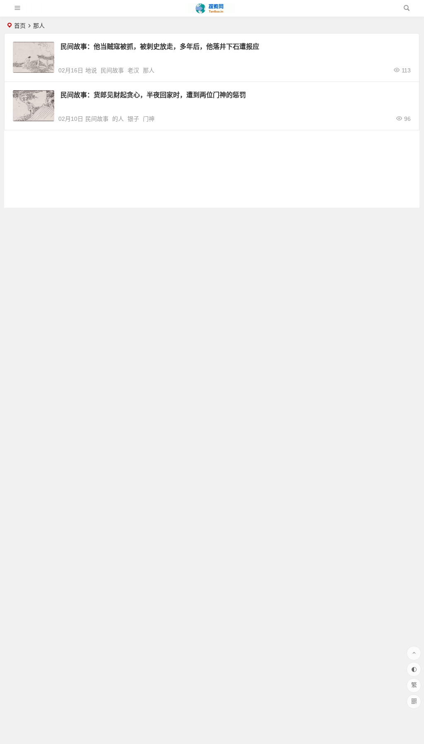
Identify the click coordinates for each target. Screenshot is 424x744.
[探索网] (211, 11)
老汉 (133, 70)
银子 (133, 118)
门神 (148, 118)
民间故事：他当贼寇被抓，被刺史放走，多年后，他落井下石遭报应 (159, 46)
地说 (91, 70)
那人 (148, 70)
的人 (118, 118)
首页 (20, 25)
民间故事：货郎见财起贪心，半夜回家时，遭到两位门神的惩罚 (153, 94)
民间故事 (112, 70)
